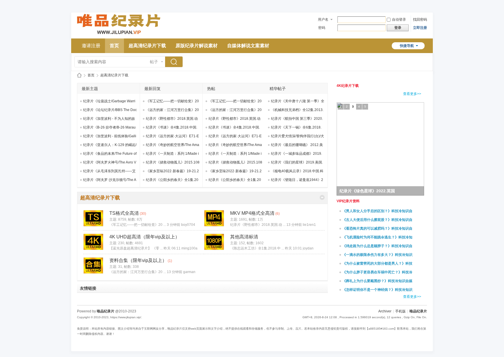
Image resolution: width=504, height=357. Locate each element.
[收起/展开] (322, 197)
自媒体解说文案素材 (248, 45)
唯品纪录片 (79, 75)
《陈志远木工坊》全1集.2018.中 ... (257, 248)
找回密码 (420, 19)
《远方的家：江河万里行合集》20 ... (137, 272)
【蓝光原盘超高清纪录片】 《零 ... (136, 248)
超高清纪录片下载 (147, 45)
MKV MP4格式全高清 (252, 213)
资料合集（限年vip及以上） (138, 260)
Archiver (384, 311)
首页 (114, 45)
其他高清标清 (244, 236)
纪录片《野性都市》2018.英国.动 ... (258, 225)
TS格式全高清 (124, 213)
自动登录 (399, 19)
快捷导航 (407, 46)
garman (189, 272)
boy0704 (188, 225)
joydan (308, 248)
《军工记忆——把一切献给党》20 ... (137, 225)
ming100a (189, 248)
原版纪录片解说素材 (197, 45)
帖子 (154, 61)
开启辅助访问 (425, 4)
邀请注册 (91, 45)
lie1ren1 (309, 225)
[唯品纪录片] (119, 35)
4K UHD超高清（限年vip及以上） (144, 236)
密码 (321, 28)
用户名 (323, 19)
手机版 (400, 311)
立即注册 (420, 28)
